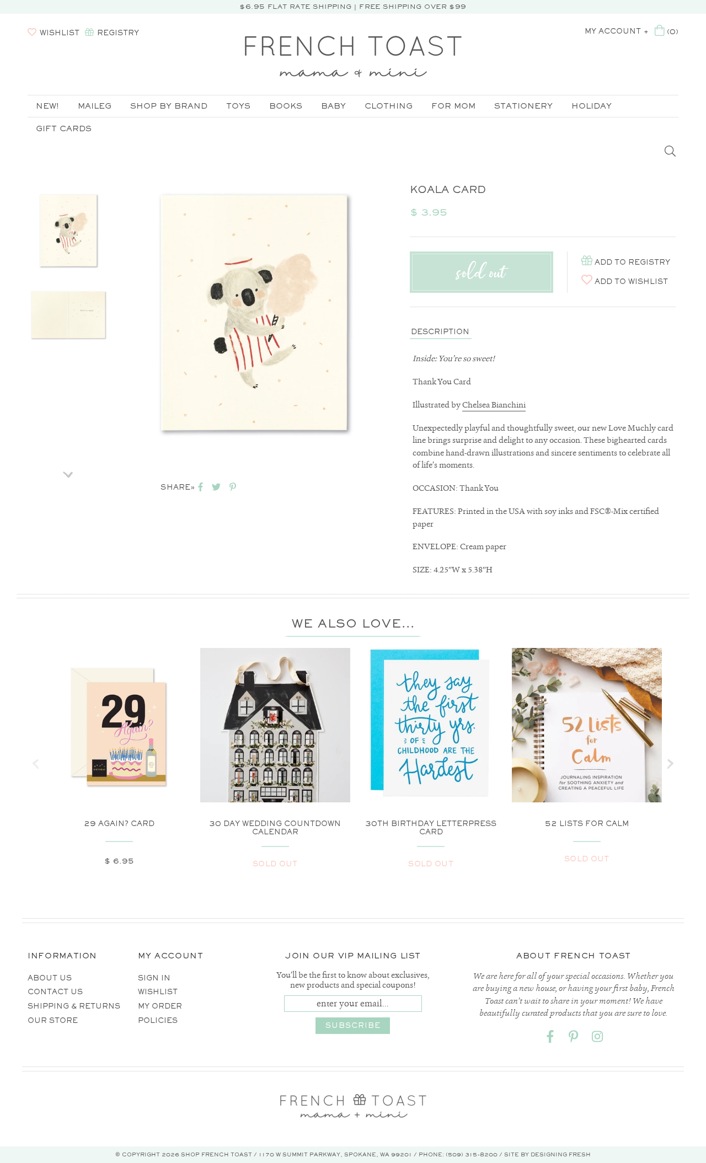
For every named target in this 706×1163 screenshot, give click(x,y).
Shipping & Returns (74, 1006)
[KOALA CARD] (68, 230)
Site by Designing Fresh (547, 1154)
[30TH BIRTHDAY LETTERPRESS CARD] (431, 723)
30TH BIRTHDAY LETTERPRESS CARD (430, 827)
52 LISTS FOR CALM (587, 823)
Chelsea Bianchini (494, 404)
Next (68, 471)
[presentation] (35, 764)
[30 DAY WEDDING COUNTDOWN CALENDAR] (275, 749)
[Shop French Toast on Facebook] (550, 1039)
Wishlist (158, 992)
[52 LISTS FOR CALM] (587, 762)
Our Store (53, 1020)
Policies (158, 1020)
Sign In (154, 978)
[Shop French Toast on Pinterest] (573, 1039)
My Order (160, 1006)
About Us (50, 978)
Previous (68, 176)
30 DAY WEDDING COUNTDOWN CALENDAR (275, 827)
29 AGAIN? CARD (119, 823)
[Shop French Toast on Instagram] (597, 1039)
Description (440, 332)
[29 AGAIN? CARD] (119, 728)
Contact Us (55, 992)
